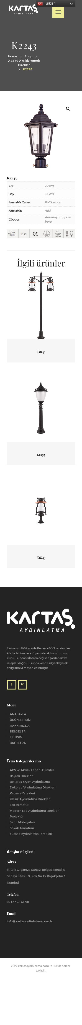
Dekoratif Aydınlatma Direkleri (32, 787)
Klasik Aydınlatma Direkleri (30, 799)
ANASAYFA (18, 714)
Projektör (16, 816)
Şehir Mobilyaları (22, 822)
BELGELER (18, 731)
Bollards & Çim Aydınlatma (30, 782)
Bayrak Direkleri (21, 776)
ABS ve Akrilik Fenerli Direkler (24, 63)
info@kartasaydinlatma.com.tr (29, 921)
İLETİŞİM (16, 737)
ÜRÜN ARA (18, 743)
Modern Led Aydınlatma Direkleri (34, 811)
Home (12, 56)
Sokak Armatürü (22, 828)
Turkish (49, 3)
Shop (28, 56)
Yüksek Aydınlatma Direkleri (31, 834)
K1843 (41, 558)
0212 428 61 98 (18, 902)
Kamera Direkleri (22, 793)
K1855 (41, 455)
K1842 (41, 352)
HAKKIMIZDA (20, 726)
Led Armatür (19, 805)
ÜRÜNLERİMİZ (20, 720)
